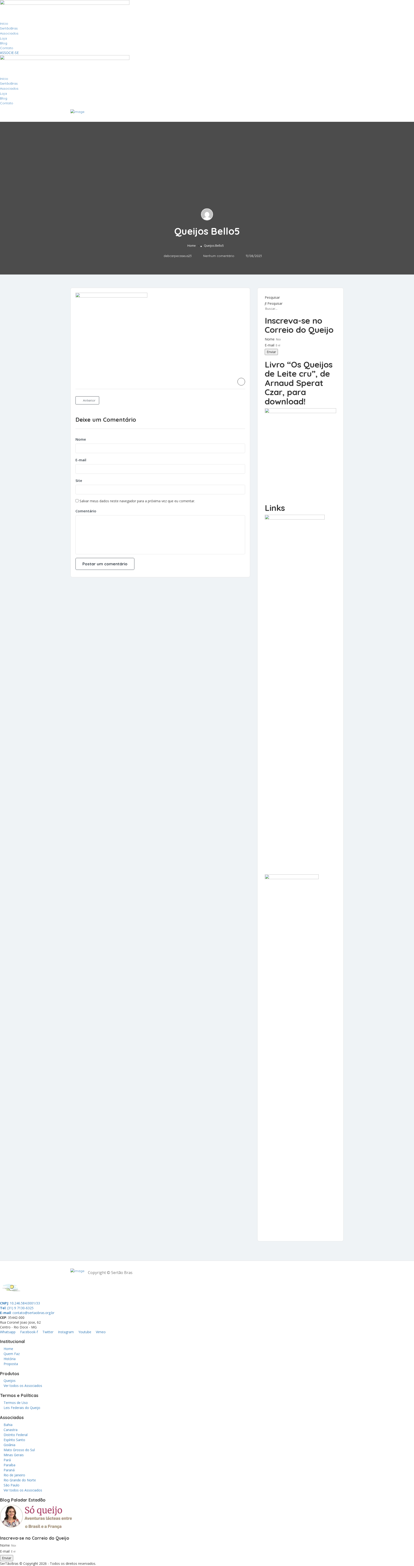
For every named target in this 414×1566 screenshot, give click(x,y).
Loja (3, 38)
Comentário (85, 510)
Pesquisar (272, 297)
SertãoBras (9, 28)
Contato (6, 48)
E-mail (80, 459)
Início (4, 23)
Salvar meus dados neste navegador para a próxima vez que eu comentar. (137, 501)
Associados (9, 33)
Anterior (88, 400)
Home (191, 246)
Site (78, 480)
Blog (3, 43)
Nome (80, 439)
